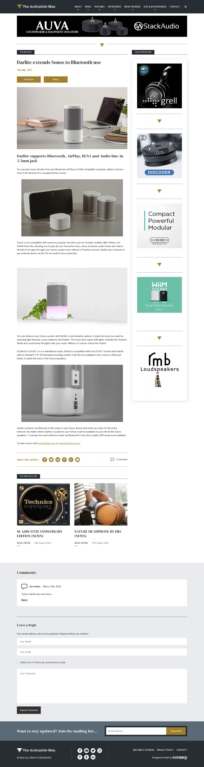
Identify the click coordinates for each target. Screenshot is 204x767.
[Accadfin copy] (159, 226)
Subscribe (176, 731)
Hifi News (29, 79)
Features (99, 6)
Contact (175, 6)
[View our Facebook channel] (86, 750)
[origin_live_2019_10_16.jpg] (159, 300)
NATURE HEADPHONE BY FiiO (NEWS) (97, 533)
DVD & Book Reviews (155, 6)
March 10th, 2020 (52, 586)
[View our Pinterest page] (80, 757)
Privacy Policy (165, 750)
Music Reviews (132, 6)
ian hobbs (35, 586)
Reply (24, 599)
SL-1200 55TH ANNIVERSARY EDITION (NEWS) (39, 533)
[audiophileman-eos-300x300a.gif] (159, 373)
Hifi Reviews (114, 6)
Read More (23, 542)
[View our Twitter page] (93, 750)
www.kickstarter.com (69, 443)
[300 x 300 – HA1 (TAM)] (159, 86)
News (88, 6)
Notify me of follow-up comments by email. (43, 662)
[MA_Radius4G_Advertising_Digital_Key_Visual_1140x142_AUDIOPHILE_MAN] (102, 27)
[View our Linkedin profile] (93, 757)
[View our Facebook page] (80, 750)
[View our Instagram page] (99, 750)
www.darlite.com (46, 443)
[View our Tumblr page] (86, 757)
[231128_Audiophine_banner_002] (159, 156)
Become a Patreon (143, 750)
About (78, 6)
